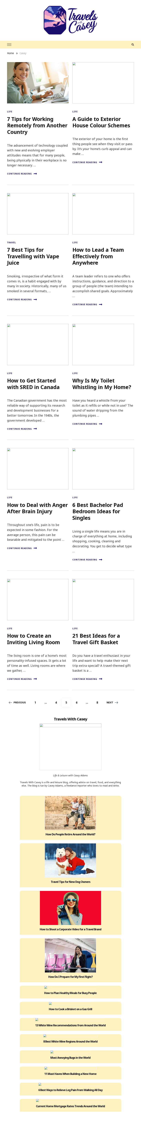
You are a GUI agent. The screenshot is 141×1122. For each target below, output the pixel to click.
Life (9, 111)
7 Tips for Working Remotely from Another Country (37, 125)
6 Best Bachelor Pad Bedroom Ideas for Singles (97, 511)
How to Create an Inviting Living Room (33, 639)
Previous (20, 702)
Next (110, 702)
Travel (11, 242)
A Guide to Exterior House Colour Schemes (101, 122)
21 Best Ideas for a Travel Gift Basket (96, 639)
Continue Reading (19, 173)
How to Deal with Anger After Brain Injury (37, 508)
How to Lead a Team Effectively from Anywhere (98, 256)
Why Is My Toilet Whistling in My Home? (101, 384)
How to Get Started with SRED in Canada (33, 384)
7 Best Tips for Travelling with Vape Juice (33, 256)
